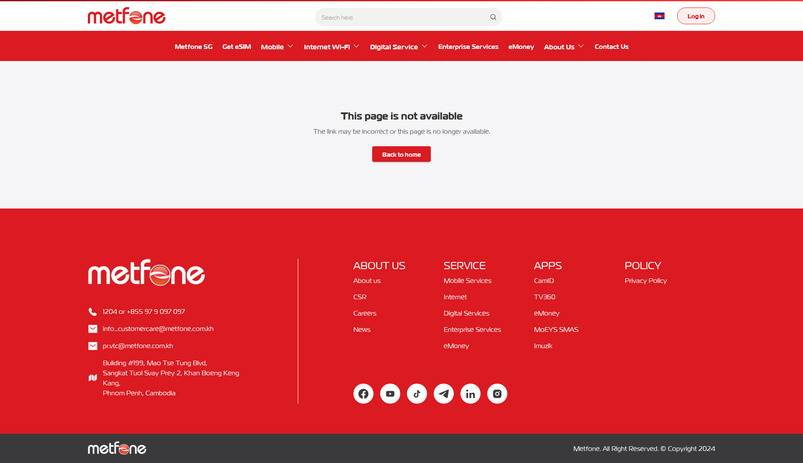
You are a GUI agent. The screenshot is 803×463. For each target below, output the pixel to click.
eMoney (521, 45)
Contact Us (612, 45)
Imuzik (543, 345)
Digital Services (466, 313)
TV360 (544, 297)
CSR (359, 297)
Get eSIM (236, 45)
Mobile (272, 46)
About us (367, 280)
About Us (559, 46)
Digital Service (394, 46)
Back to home (401, 154)
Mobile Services (467, 280)
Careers (364, 313)
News (362, 329)
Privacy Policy (646, 280)
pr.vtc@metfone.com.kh (138, 345)
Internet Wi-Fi (327, 46)
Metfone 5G (193, 45)
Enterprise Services (468, 45)
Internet (455, 297)
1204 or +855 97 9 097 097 (144, 311)
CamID (544, 280)
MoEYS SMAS (556, 329)
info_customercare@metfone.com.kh (158, 328)
